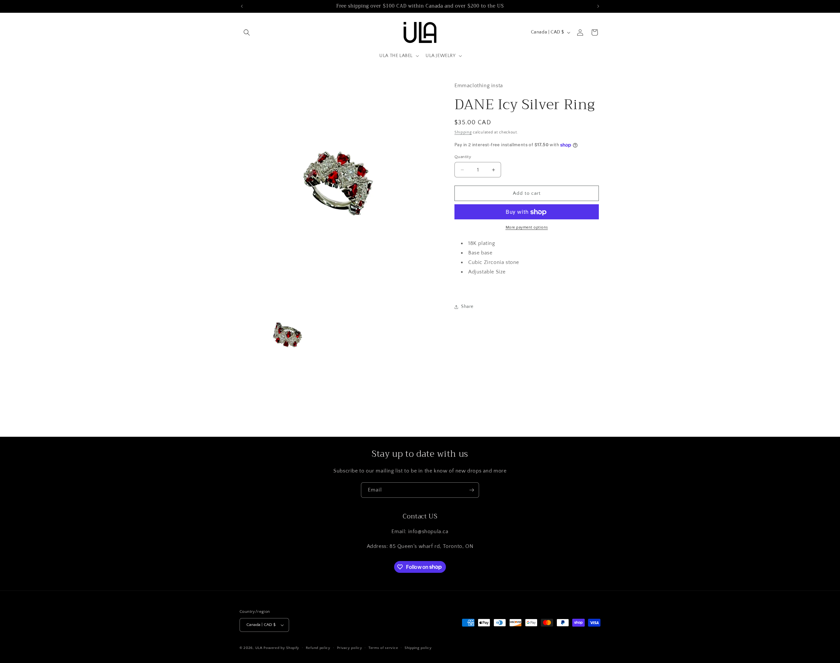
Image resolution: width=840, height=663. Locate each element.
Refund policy (318, 648)
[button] (247, 32)
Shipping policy (418, 648)
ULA (258, 648)
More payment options (527, 228)
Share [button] (467, 306)
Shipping (463, 133)
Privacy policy (349, 648)
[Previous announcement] (242, 6)
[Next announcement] (598, 6)
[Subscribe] (471, 490)
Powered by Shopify (281, 648)
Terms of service (383, 648)
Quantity (462, 156)
